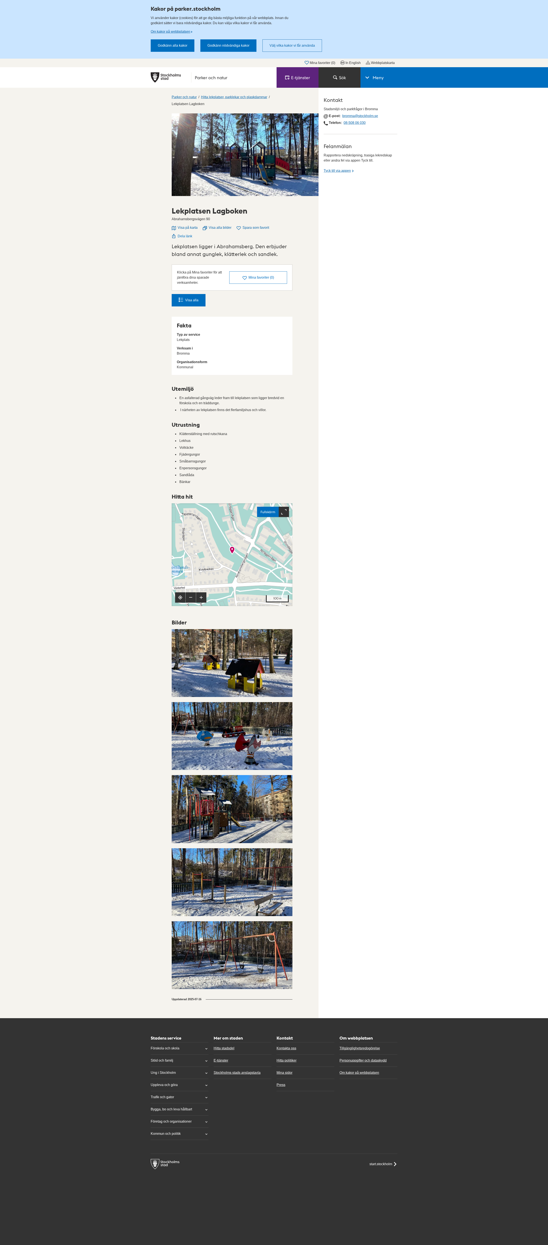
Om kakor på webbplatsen (170, 31)
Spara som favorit (256, 227)
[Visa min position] (180, 597)
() (261, 277)
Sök (342, 77)
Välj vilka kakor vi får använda (292, 45)
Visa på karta (188, 227)
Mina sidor (284, 1072)
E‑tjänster (300, 77)
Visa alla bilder (220, 227)
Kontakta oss (286, 1048)
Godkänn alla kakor (172, 45)
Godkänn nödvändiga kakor (228, 45)
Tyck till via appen (337, 170)
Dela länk (185, 236)
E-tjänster (221, 1060)
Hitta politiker (286, 1060)
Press (281, 1085)
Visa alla (191, 300)
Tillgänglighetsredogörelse (360, 1048)
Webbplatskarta (383, 63)
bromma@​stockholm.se (360, 116)
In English (353, 63)
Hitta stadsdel (224, 1048)
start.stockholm (380, 1164)
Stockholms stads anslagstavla (237, 1072)
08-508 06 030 (355, 123)
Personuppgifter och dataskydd (363, 1060)
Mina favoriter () (322, 63)
